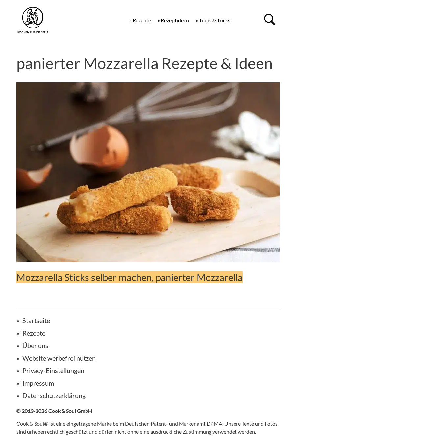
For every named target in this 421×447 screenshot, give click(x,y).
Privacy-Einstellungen (53, 370)
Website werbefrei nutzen (59, 358)
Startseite (36, 320)
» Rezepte (140, 20)
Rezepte (33, 333)
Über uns (35, 345)
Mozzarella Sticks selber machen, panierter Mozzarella (129, 277)
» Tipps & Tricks (213, 20)
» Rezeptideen (173, 20)
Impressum (38, 383)
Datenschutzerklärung (54, 395)
